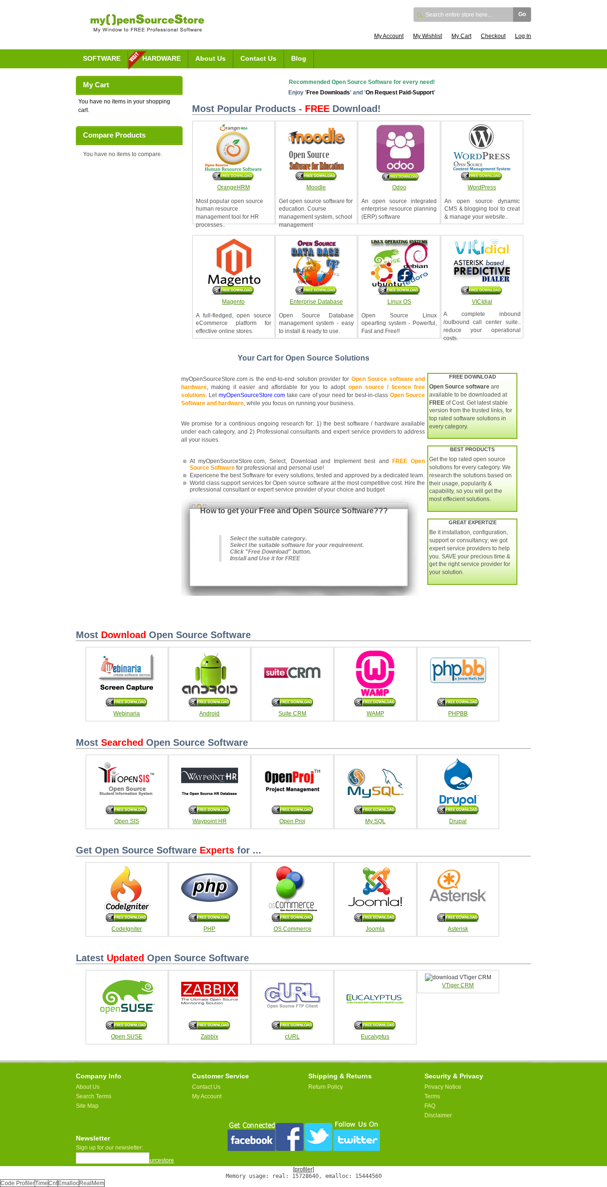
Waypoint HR (210, 821)
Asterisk (458, 929)
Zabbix (209, 1036)
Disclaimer (438, 1115)
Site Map (87, 1106)
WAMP (375, 713)
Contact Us (258, 58)
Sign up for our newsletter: (109, 1147)
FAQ (429, 1106)
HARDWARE (161, 58)
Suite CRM (292, 713)
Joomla (375, 929)
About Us (210, 58)
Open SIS (126, 821)
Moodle (316, 187)
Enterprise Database (316, 301)
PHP (209, 929)
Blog (298, 58)
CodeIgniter (126, 929)
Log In (523, 36)
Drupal (458, 821)
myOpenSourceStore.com (252, 395)
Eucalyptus (375, 1036)
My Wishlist (427, 36)
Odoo (399, 187)
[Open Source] (147, 29)
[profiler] (303, 1169)
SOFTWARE (101, 58)
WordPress (482, 187)
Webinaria (126, 713)
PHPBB (458, 713)
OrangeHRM (233, 187)
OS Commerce (293, 929)
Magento (233, 301)
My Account (389, 36)
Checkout (493, 36)
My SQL (375, 821)
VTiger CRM (458, 985)
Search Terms (93, 1096)
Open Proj (292, 821)
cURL (292, 1036)
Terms (432, 1096)
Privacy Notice (442, 1087)
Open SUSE (126, 1036)
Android (209, 713)
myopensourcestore (148, 1160)
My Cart (461, 36)
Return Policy (325, 1087)
